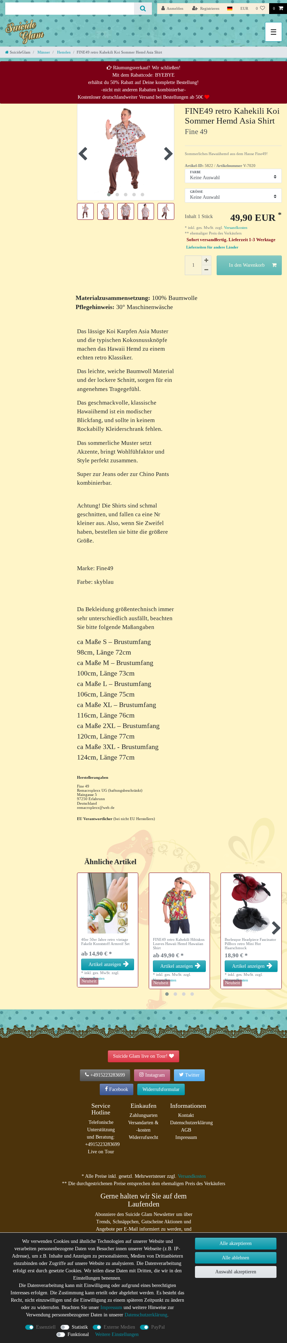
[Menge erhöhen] (206, 260)
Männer (43, 52)
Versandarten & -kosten (143, 1126)
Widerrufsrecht (143, 1137)
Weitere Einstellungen (117, 1334)
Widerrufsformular (161, 1089)
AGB (186, 1130)
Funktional (78, 1334)
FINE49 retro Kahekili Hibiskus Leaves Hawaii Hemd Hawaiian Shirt (178, 943)
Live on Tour (101, 1151)
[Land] (229, 8)
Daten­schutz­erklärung (146, 1314)
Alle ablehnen (235, 1257)
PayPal (158, 1327)
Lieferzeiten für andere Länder (212, 247)
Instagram (155, 1075)
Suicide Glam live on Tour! (140, 1056)
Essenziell (46, 1327)
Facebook (118, 1089)
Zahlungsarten (144, 1115)
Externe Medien (119, 1327)
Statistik (80, 1327)
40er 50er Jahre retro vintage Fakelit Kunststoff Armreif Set (105, 941)
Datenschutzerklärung (191, 1122)
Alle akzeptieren (235, 1243)
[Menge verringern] (206, 270)
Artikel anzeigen (105, 964)
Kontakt (186, 1115)
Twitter (192, 1075)
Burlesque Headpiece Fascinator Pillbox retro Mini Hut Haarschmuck (250, 943)
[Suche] (143, 8)
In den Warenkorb (247, 265)
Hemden (63, 52)
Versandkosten (235, 227)
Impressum (186, 1137)
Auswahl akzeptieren (235, 1271)
